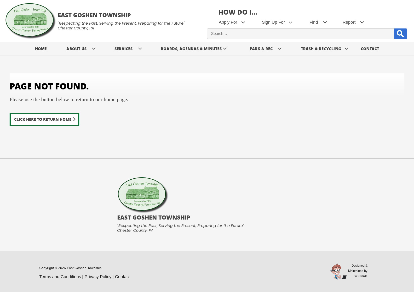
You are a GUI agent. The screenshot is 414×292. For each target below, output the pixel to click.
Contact (370, 48)
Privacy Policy (98, 276)
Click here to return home (42, 119)
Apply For (228, 22)
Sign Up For (273, 22)
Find (314, 22)
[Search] (400, 33)
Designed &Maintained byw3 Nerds (358, 271)
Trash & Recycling (321, 48)
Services (124, 48)
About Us (76, 48)
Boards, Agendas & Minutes (191, 48)
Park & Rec (261, 48)
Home (41, 48)
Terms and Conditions (60, 276)
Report (349, 22)
